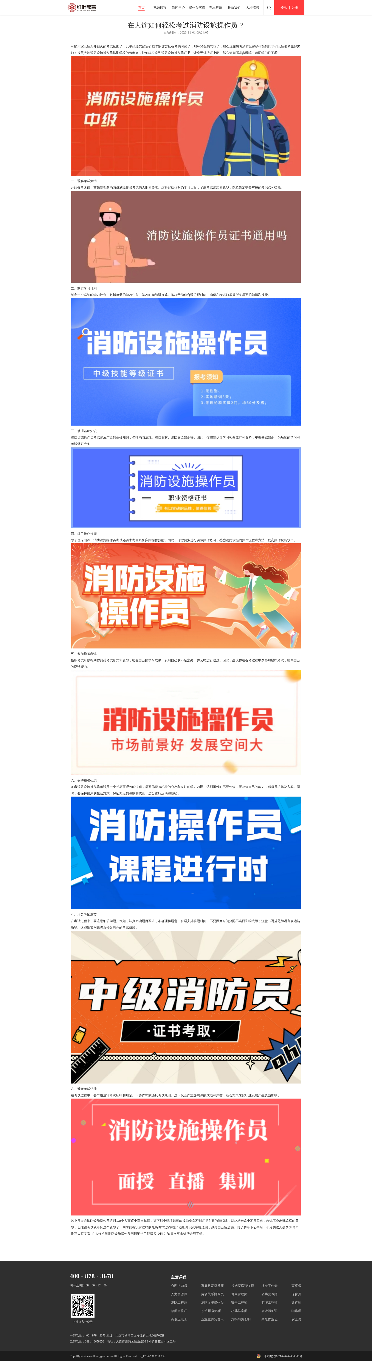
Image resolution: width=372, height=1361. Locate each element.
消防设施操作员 (212, 1302)
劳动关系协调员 (212, 1294)
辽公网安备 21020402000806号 (283, 1356)
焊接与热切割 (241, 1319)
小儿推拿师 (239, 1311)
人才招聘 (252, 7)
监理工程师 (269, 1302)
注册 (295, 7)
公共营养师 (269, 1294)
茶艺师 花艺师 (211, 1311)
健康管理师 (239, 1294)
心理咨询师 (179, 1285)
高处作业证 (269, 1319)
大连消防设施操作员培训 (101, 53)
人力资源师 (179, 1294)
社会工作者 (269, 1285)
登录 (284, 7)
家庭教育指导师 (212, 1285)
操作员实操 (197, 7)
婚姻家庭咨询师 (242, 1285)
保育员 (296, 1294)
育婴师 (296, 1285)
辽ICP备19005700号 (152, 1356)
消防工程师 (179, 1302)
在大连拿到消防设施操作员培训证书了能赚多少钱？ (129, 1233)
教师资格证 (179, 1311)
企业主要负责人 (212, 1319)
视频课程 (159, 7)
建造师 (296, 1302)
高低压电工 (179, 1319)
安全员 (296, 1319)
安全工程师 (239, 1302)
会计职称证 (269, 1311)
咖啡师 (296, 1311)
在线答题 (215, 7)
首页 (141, 7)
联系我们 (234, 7)
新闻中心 (178, 7)
